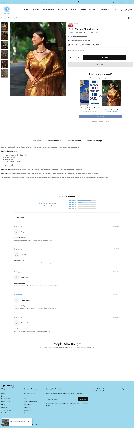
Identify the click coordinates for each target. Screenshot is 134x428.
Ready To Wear (5, 401)
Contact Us (27, 413)
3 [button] (67, 339)
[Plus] (78, 57)
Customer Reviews (53, 140)
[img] (18, 226)
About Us (26, 396)
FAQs (25, 399)
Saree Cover (4, 413)
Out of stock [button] (100, 118)
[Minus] (70, 57)
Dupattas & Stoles (6, 399)
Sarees (3, 393)
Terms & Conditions (29, 410)
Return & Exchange (94, 140)
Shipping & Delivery (73, 140)
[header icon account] (121, 10)
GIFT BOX (4, 407)
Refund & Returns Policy (30, 401)
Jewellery (3, 396)
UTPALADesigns (73, 23)
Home (3, 18)
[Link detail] (91, 394)
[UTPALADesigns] (7, 10)
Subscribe (83, 399)
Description (36, 140)
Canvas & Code (33, 424)
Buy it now (100, 64)
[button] (71, 32)
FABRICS (3, 404)
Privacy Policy (27, 407)
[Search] (116, 10)
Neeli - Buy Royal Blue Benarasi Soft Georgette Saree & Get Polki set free (90, 108)
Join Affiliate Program (29, 393)
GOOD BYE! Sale (6, 410)
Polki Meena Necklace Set (111, 110)
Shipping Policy (28, 404)
